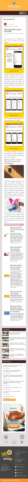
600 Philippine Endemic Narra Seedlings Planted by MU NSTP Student (18, 338)
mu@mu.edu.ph (5, 466)
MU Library (17, 453)
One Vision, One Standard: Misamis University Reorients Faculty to (17, 355)
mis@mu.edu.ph (4, 467)
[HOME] (5, 24)
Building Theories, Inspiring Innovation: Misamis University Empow (17, 349)
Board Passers (18, 461)
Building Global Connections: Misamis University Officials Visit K (17, 344)
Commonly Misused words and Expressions (17, 296)
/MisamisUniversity (21, 466)
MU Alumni (17, 454)
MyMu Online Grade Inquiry (21, 451)
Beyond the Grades (8, 396)
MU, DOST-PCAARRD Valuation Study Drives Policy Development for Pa (18, 333)
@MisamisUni (20, 472)
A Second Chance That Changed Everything (11, 392)
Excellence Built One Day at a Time (12, 387)
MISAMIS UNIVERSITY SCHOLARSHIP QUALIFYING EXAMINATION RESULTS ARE (13, 376)
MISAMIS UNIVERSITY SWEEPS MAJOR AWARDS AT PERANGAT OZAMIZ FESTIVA (13, 382)
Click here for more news (9, 399)
